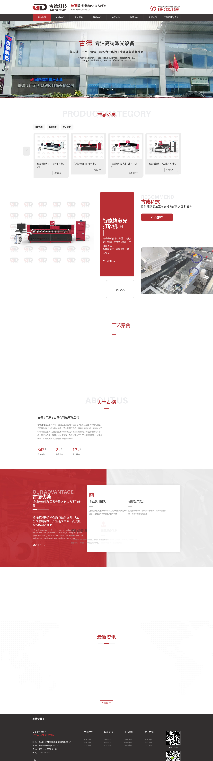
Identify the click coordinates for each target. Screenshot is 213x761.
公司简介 (148, 752)
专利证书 (148, 755)
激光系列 (39, 127)
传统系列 (53, 127)
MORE (109, 274)
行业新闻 (107, 755)
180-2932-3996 (168, 9)
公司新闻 (107, 752)
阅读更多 (106, 715)
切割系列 (128, 758)
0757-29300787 (43, 747)
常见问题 (107, 758)
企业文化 (148, 758)
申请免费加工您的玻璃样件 (106, 620)
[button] (100, 89)
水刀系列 (67, 127)
